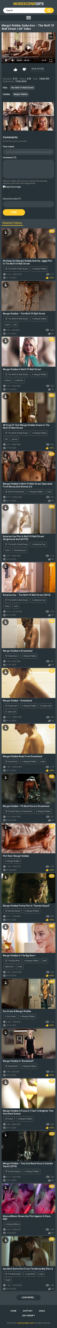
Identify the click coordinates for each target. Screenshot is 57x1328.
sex (15, 325)
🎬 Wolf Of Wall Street (14, 492)
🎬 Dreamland (11, 656)
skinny (8, 380)
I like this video (15, 69)
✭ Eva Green (10, 1016)
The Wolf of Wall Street (22, 88)
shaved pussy (20, 550)
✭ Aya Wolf (30, 1274)
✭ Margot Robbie (39, 269)
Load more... (29, 1297)
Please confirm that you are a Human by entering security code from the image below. (25, 182)
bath (45, 961)
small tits (19, 380)
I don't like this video (24, 69)
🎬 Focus (9, 1119)
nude (7, 325)
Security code (10, 198)
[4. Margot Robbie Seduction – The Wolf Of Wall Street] (41, 123)
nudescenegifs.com (25, 1323)
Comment (8, 157)
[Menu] (28, 18)
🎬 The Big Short (12, 961)
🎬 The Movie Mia (13, 1274)
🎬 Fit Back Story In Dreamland (18, 811)
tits (6, 439)
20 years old (45, 706)
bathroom (9, 967)
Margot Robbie (21, 94)
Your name (8, 146)
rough (7, 1280)
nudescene (28, 4)
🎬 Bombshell (11, 1066)
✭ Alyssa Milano (12, 1224)
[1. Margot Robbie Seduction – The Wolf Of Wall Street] (15, 109)
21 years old (10, 712)
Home (13, 1311)
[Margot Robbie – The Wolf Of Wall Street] (28, 296)
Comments (10, 137)
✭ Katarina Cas (38, 544)
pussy (14, 439)
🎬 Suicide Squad (12, 911)
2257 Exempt (28, 1315)
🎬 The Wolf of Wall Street (16, 269)
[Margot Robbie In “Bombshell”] (28, 1044)
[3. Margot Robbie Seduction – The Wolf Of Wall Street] (15, 123)
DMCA (42, 1311)
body (7, 606)
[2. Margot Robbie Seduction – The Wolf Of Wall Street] (41, 109)
